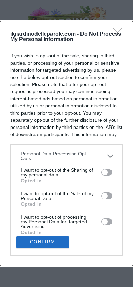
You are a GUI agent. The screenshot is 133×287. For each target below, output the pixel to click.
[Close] (119, 34)
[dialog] (66, 143)
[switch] (106, 172)
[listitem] (66, 156)
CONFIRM (42, 241)
